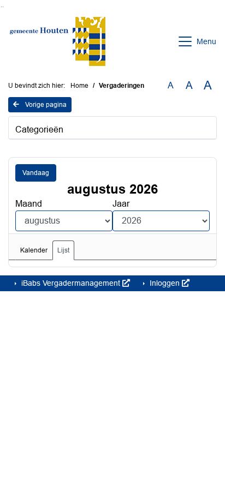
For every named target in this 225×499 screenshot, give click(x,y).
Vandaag (35, 173)
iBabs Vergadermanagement (70, 283)
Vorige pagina (45, 105)
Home (79, 85)
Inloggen (164, 283)
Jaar (120, 203)
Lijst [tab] (63, 250)
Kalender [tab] (34, 250)
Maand (28, 203)
